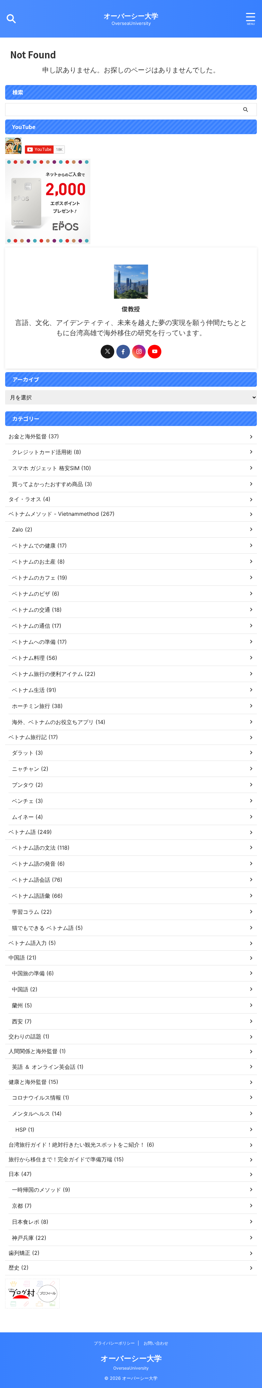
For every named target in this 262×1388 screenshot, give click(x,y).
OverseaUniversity (131, 1368)
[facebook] (123, 351)
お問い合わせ (156, 1343)
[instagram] (139, 351)
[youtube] (154, 351)
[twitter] (107, 351)
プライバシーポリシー (114, 1343)
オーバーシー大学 (131, 16)
